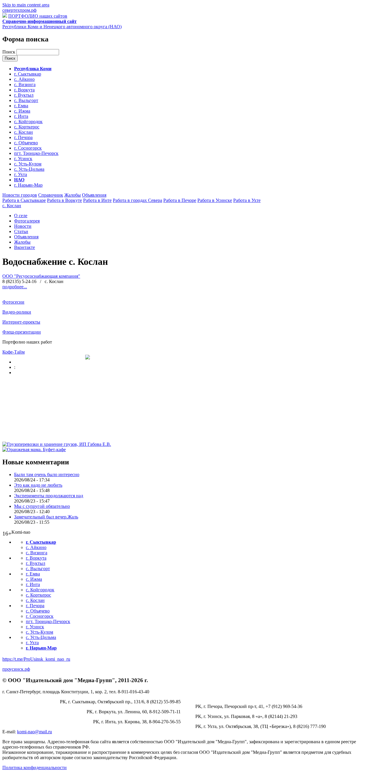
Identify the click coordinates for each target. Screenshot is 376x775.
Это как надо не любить (38, 485)
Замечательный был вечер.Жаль (46, 516)
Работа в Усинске (214, 200)
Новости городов (19, 195)
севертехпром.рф (19, 10)
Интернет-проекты (21, 321)
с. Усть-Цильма (29, 169)
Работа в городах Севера (137, 200)
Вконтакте (24, 247)
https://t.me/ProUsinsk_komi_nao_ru (36, 659)
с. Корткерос (26, 126)
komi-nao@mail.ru (34, 731)
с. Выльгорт (26, 100)
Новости (22, 226)
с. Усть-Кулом (27, 163)
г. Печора (23, 137)
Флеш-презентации (21, 331)
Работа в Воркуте (64, 200)
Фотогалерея (27, 220)
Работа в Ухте (247, 200)
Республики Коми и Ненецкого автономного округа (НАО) (62, 24)
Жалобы (72, 195)
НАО (19, 179)
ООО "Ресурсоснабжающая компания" (41, 276)
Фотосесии (13, 301)
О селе (20, 215)
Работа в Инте (97, 200)
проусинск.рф (16, 669)
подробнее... (14, 286)
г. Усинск (23, 158)
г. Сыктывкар (27, 73)
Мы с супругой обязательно (42, 506)
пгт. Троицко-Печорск (36, 153)
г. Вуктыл (23, 95)
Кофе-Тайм (13, 351)
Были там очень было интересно (46, 474)
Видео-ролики (16, 311)
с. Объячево (26, 142)
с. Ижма (22, 110)
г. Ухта (20, 174)
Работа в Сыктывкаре (24, 200)
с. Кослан (23, 132)
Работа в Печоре (179, 200)
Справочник (50, 195)
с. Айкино (24, 79)
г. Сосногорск (28, 147)
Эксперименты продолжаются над (48, 495)
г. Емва (21, 105)
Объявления (94, 195)
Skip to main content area (25, 4)
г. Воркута (24, 89)
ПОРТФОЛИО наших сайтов (37, 16)
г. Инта (21, 116)
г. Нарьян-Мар (28, 185)
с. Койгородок (28, 121)
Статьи (21, 231)
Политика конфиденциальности (34, 767)
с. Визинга (25, 84)
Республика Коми (32, 68)
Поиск (9, 51)
